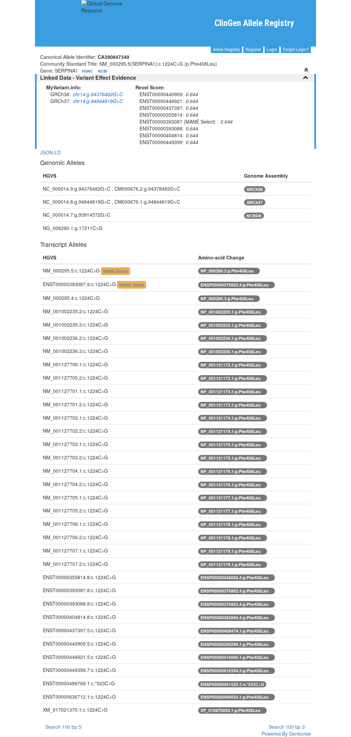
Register (253, 49)
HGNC (88, 71)
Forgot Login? (296, 49)
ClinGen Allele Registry (254, 23)
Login (272, 49)
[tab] (175, 77)
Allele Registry (226, 49)
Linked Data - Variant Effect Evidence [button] (88, 78)
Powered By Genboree (285, 733)
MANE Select (115, 271)
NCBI (102, 71)
